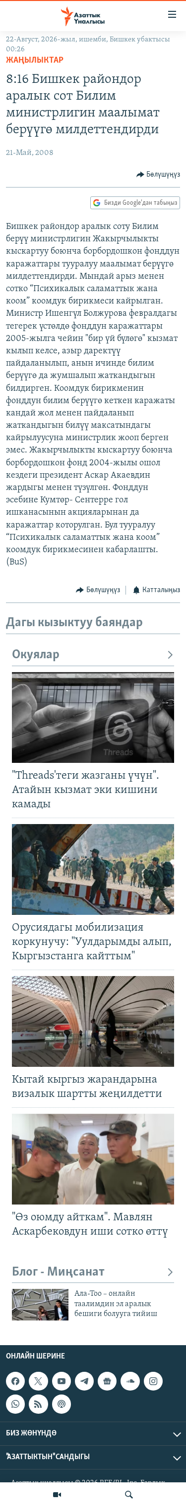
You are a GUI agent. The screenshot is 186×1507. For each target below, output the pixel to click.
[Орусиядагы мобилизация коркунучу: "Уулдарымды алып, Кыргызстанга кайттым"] (93, 869)
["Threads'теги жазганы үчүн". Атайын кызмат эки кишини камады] (93, 717)
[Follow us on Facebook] (15, 1381)
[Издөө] (129, 1494)
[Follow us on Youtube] (61, 1381)
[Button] (158, 174)
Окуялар (36, 655)
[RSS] (38, 1403)
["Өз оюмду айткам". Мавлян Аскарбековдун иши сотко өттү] (93, 1159)
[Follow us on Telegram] (84, 1381)
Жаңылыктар (34, 60)
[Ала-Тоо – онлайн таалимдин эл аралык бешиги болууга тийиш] (40, 1304)
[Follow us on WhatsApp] (15, 1403)
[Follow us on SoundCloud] (130, 1381)
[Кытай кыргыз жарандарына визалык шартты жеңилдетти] (93, 1021)
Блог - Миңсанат (58, 1272)
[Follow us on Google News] (107, 1381)
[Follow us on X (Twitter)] (38, 1381)
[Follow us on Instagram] (153, 1381)
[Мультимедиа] (57, 1494)
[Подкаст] (61, 1403)
